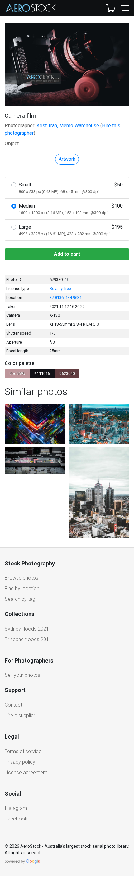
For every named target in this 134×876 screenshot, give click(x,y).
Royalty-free (60, 288)
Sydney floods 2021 (27, 629)
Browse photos (21, 578)
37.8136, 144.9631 (66, 297)
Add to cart (67, 254)
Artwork (67, 159)
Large (71, 230)
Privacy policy (20, 762)
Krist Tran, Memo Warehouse (67, 125)
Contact (13, 705)
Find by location (22, 588)
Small (71, 188)
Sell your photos (22, 675)
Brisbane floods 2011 (28, 639)
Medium (71, 209)
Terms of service (23, 751)
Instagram (16, 808)
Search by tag (20, 599)
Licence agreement (26, 772)
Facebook (16, 819)
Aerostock (30, 8)
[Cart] (110, 8)
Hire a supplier (20, 715)
